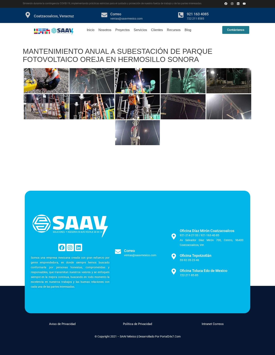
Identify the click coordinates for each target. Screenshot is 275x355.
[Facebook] (61, 247)
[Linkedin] (238, 3)
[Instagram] (70, 247)
